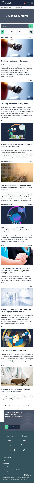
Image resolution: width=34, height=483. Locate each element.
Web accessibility (7, 457)
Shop (9, 445)
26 (18, 406)
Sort (20, 32)
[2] (28, 406)
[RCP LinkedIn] (19, 450)
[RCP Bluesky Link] (24, 450)
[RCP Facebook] (14, 450)
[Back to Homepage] (8, 2)
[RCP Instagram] (10, 450)
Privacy (4, 460)
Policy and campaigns (6, 7)
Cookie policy (6, 463)
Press (24, 440)
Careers (9, 440)
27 (23, 406)
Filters (13, 32)
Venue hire (24, 445)
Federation (9, 436)
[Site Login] (24, 3)
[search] (30, 26)
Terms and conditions (8, 466)
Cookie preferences (7, 475)
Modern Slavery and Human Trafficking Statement (12, 470)
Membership (14, 427)
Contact (24, 436)
